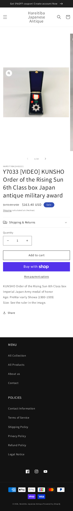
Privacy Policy (17, 436)
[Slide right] (45, 158)
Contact (13, 383)
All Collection (17, 355)
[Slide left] (27, 158)
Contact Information (21, 408)
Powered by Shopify (51, 504)
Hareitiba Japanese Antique (31, 504)
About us (14, 374)
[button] (5, 17)
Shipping (7, 210)
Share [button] (11, 313)
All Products (16, 364)
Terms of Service (18, 417)
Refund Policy (17, 445)
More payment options (36, 276)
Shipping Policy (18, 427)
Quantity (8, 232)
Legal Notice (16, 454)
